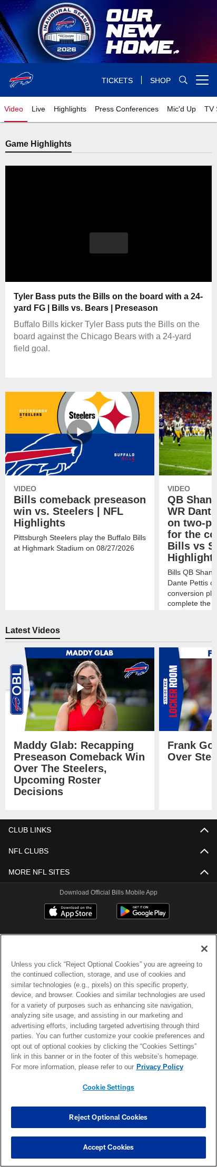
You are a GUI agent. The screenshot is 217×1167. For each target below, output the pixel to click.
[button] (109, 249)
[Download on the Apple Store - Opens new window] (70, 913)
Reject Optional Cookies (108, 1117)
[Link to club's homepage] (21, 75)
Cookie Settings (108, 1087)
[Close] (204, 948)
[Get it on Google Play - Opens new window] (143, 917)
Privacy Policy (69, 1066)
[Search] (183, 80)
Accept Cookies (108, 1147)
